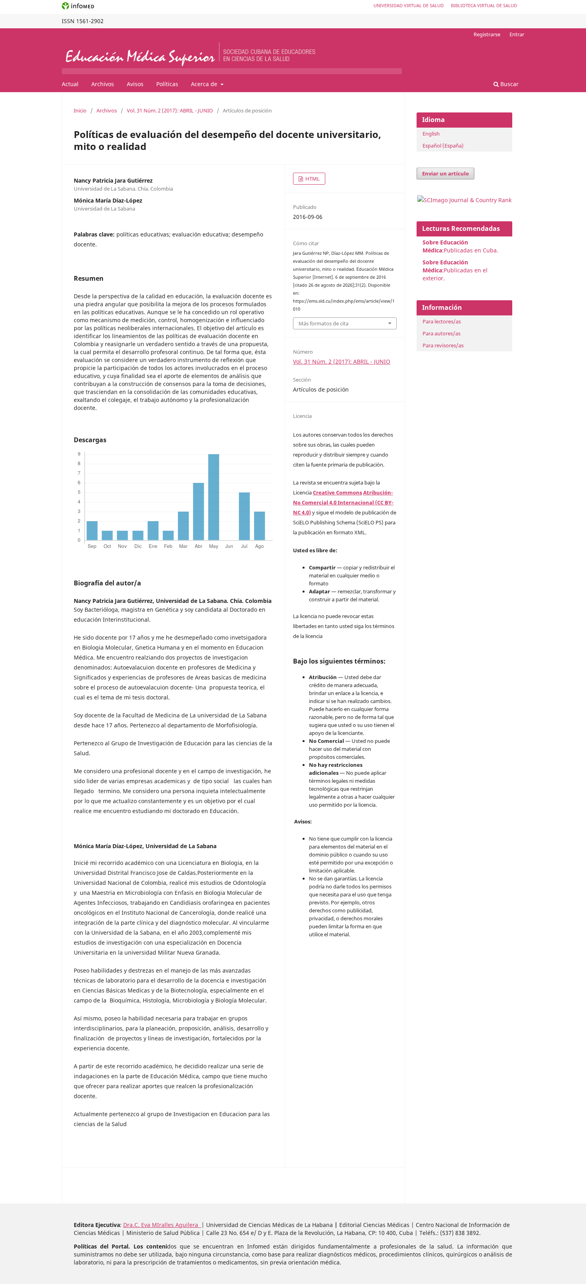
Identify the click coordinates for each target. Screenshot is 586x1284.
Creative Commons (337, 492)
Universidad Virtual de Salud (409, 5)
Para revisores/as (443, 345)
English (431, 133)
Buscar (509, 84)
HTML (312, 178)
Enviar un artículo (445, 173)
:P (445, 266)
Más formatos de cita (323, 323)
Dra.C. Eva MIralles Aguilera (162, 1225)
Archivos (102, 84)
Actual (70, 84)
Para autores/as (441, 333)
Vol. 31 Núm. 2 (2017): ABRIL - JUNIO (170, 110)
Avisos (135, 84)
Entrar (516, 34)
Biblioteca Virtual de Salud (484, 5)
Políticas (167, 84)
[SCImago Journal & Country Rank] (464, 200)
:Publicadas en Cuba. (460, 246)
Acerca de (205, 84)
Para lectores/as (442, 321)
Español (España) (443, 145)
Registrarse (487, 34)
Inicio (80, 110)
